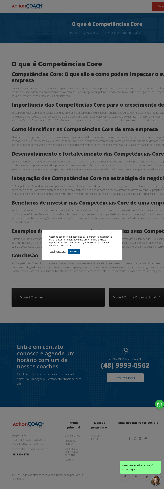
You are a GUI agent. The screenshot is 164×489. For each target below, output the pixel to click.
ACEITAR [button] (74, 251)
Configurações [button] (58, 251)
